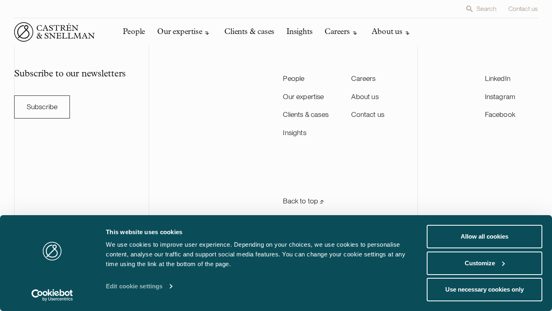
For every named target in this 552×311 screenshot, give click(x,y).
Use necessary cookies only (484, 289)
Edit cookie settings (134, 286)
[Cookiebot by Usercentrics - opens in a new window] (52, 295)
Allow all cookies (484, 236)
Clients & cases (306, 114)
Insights (294, 132)
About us (364, 96)
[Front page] (54, 32)
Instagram (500, 96)
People (293, 78)
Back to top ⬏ (303, 201)
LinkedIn (497, 78)
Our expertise (303, 96)
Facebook (500, 114)
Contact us (523, 9)
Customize (480, 263)
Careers (363, 78)
